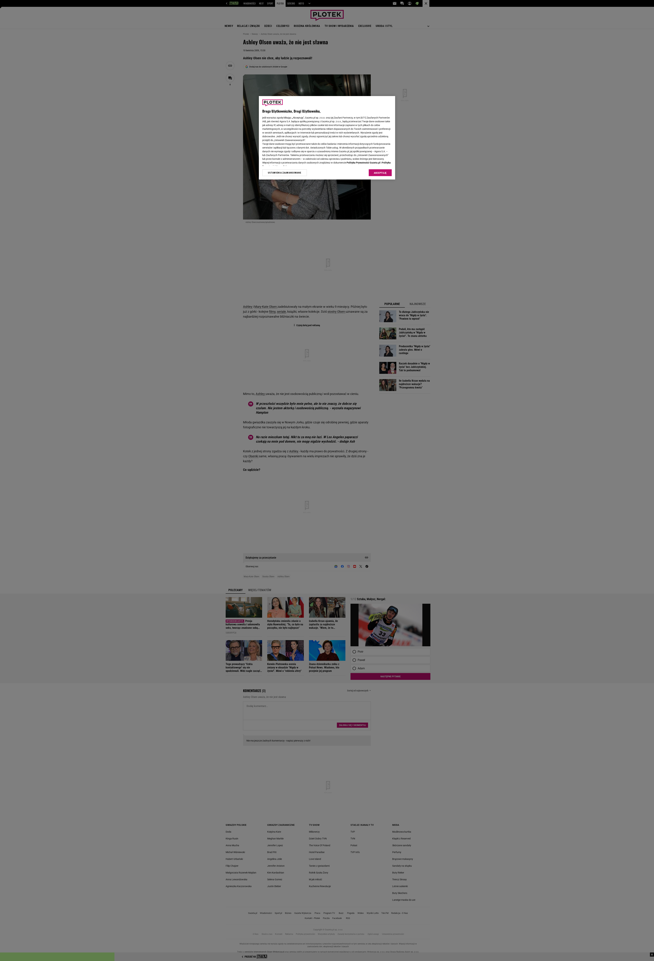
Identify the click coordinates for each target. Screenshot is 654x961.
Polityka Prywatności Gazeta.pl (363, 162)
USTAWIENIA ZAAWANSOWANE (284, 172)
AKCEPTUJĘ (380, 172)
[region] (327, 137)
